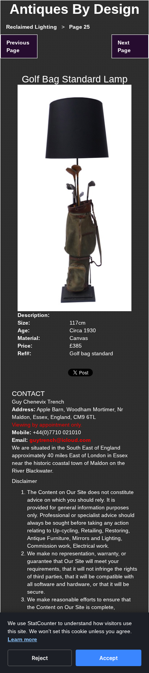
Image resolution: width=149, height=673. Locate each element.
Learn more (22, 639)
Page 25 (79, 27)
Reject (40, 658)
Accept (108, 658)
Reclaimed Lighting (31, 27)
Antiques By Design (74, 9)
